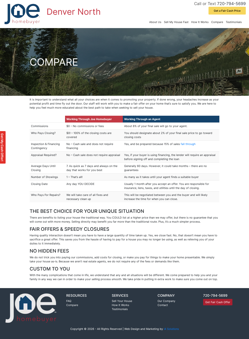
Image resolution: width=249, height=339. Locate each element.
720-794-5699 (231, 3)
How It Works (200, 22)
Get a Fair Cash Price (227, 10)
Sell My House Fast (176, 22)
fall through (188, 144)
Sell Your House (122, 301)
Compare (217, 22)
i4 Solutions (171, 329)
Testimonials (234, 22)
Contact (163, 305)
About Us (155, 22)
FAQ (68, 301)
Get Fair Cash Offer (217, 302)
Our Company (166, 301)
